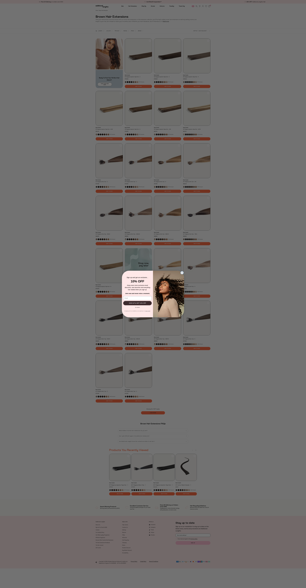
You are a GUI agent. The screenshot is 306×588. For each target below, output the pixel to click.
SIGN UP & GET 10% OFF (137, 303)
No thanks (137, 307)
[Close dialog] (182, 272)
